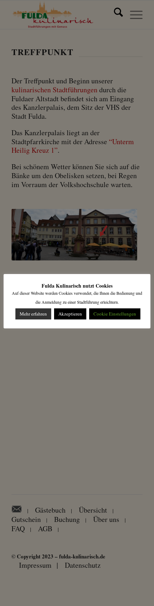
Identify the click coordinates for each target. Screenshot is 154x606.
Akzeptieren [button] (70, 314)
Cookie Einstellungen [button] (114, 314)
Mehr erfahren (33, 314)
